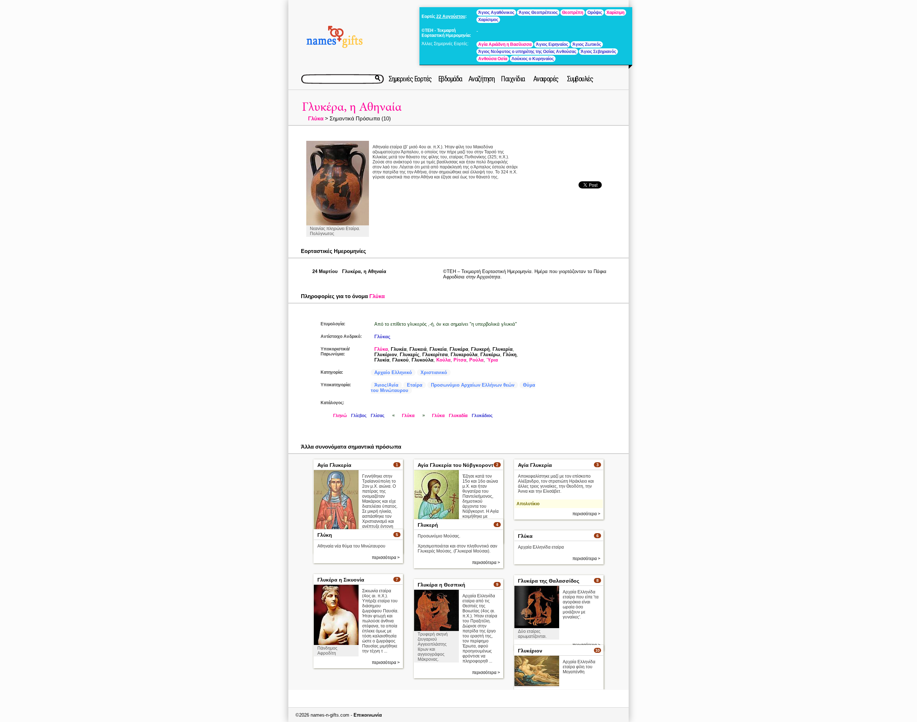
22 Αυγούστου (450, 16)
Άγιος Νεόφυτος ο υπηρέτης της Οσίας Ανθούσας (527, 51)
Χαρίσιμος (488, 19)
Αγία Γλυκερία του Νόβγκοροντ (455, 465)
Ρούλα (476, 360)
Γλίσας (377, 415)
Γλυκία (381, 360)
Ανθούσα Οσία (492, 58)
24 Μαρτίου (325, 271)
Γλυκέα (399, 349)
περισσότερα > (586, 513)
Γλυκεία (438, 349)
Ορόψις (594, 12)
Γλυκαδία (458, 415)
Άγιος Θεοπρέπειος (538, 12)
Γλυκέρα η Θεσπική (441, 585)
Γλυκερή (480, 349)
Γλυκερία (503, 349)
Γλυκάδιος (482, 415)
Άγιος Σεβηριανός (598, 51)
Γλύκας (382, 336)
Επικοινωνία (368, 715)
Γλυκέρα (459, 349)
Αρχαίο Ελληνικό (393, 372)
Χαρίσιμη (615, 12)
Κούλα (443, 360)
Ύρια (492, 360)
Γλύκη (510, 354)
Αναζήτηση (482, 79)
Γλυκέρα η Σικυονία (340, 580)
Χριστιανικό (434, 372)
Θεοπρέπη (572, 12)
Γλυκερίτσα (435, 354)
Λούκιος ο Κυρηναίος (533, 58)
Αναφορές (545, 79)
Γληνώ (340, 415)
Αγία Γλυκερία (334, 465)
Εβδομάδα (450, 79)
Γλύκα (315, 118)
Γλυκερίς (409, 354)
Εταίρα (414, 385)
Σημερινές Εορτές (410, 79)
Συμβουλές (580, 79)
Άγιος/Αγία (386, 385)
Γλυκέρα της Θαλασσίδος (548, 581)
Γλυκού (400, 360)
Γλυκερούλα (464, 354)
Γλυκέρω (490, 354)
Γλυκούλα (422, 360)
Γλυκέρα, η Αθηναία (352, 107)
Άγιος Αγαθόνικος (496, 12)
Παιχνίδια (513, 79)
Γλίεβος (358, 415)
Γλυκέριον (385, 354)
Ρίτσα (459, 360)
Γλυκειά (418, 349)
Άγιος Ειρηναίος (552, 44)
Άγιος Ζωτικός (586, 44)
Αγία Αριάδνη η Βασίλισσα (505, 44)
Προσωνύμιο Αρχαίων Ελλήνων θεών (472, 385)
